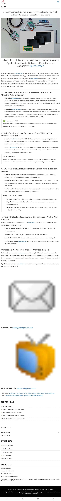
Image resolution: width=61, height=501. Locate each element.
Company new (5, 432)
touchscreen (37, 66)
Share (7, 500)
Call (23, 500)
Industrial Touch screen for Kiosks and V (13, 409)
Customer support (7, 406)
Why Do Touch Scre (7, 459)
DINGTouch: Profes (7, 449)
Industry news (5, 435)
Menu (38, 500)
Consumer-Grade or (7, 445)
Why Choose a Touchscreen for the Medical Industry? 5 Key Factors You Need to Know (31, 393)
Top (53, 500)
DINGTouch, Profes (7, 452)
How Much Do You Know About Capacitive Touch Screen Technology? (24, 395)
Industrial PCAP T (7, 455)
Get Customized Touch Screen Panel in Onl (13, 419)
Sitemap (51, 489)
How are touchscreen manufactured (11, 412)
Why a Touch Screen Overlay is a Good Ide (13, 415)
